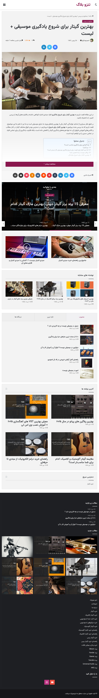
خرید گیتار (90, 484)
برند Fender (93, 652)
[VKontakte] (37, 175)
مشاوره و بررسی (83, 16)
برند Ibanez (93, 656)
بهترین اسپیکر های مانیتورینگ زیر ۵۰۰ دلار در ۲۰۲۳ (80, 300)
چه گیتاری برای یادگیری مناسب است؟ (76, 145)
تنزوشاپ (94, 604)
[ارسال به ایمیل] (81, 41)
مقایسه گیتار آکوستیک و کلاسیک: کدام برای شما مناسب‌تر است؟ (74, 460)
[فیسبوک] (55, 47)
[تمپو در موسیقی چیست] (86, 373)
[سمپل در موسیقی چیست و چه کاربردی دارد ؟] (86, 329)
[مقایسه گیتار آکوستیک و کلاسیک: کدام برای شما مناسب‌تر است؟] (72, 444)
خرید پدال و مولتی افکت (89, 645)
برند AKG (94, 667)
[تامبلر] (55, 175)
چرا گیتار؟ (85, 148)
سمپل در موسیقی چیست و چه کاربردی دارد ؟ (62, 326)
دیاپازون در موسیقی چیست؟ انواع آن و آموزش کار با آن (59, 347)
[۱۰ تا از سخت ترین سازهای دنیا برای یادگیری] (86, 340)
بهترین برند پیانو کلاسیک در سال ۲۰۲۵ (50, 299)
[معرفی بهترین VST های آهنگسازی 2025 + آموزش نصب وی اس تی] (27, 407)
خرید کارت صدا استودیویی (88, 619)
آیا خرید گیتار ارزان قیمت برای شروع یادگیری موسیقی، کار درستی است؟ (67, 150)
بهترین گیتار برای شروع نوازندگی (78, 155)
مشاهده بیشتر (50, 164)
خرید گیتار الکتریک (91, 615)
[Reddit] (43, 175)
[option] (49, 206)
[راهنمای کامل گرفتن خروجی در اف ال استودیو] (86, 363)
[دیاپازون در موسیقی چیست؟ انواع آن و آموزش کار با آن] (86, 351)
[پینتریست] (49, 175)
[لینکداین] (43, 47)
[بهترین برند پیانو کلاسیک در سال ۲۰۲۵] (49, 289)
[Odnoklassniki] (32, 175)
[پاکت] (26, 175)
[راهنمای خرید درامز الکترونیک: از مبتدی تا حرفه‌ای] (27, 444)
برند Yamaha (92, 660)
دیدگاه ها (18, 317)
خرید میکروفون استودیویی (88, 622)
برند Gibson (93, 649)
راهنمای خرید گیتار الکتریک (88, 634)
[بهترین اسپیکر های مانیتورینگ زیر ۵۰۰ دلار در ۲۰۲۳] (80, 289)
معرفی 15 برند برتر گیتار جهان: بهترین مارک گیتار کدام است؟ (49, 206)
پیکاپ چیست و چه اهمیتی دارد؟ (79, 153)
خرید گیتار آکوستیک (90, 626)
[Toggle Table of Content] (88, 142)
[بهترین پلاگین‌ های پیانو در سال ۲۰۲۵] (72, 407)
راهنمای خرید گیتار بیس (89, 641)
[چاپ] (15, 175)
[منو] (4, 5)
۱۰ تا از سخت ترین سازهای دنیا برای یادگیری (63, 336)
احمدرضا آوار (85, 41)
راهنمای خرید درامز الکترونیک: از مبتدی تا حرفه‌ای (27, 460)
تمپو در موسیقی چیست (70, 370)
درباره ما (94, 607)
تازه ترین (50, 317)
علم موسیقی (49, 195)
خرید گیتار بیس (92, 637)
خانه (90, 16)
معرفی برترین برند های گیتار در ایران (20, 299)
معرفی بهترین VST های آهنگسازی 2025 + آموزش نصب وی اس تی (27, 423)
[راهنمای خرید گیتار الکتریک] (81, 545)
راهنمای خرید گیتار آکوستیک (87, 630)
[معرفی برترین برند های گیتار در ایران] (19, 289)
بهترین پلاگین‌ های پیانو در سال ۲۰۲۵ (74, 421)
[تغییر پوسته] (96, 5)
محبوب (81, 317)
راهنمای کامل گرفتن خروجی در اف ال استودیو (63, 359)
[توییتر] (49, 47)
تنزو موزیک (93, 600)
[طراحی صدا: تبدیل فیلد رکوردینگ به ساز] (49, 585)
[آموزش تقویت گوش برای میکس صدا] (17, 585)
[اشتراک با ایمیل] (20, 175)
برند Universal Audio (90, 664)
